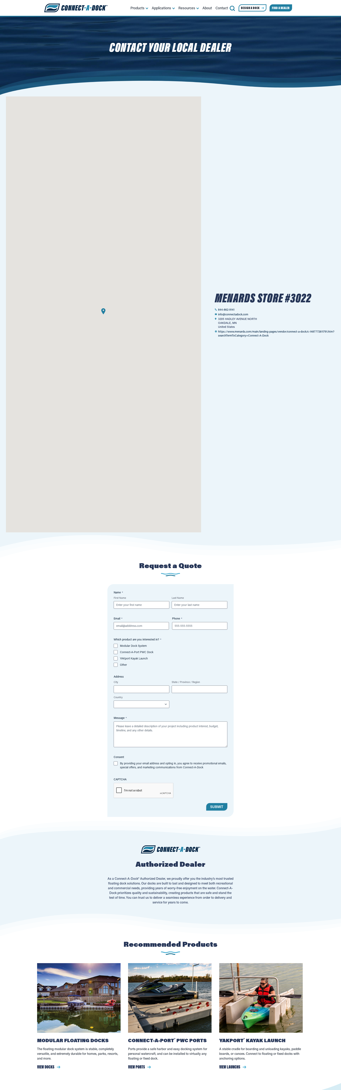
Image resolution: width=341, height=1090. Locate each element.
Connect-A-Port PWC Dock (136, 652)
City (116, 682)
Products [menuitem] (137, 8)
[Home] (75, 8)
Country (118, 697)
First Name (120, 597)
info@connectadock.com (233, 314)
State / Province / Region (186, 682)
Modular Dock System (133, 646)
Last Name (178, 597)
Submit (216, 806)
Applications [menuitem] (161, 8)
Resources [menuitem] (186, 8)
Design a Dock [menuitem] (250, 8)
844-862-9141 (226, 309)
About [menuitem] (207, 8)
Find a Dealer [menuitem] (281, 8)
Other (123, 665)
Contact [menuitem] (221, 8)
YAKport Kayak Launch (134, 658)
